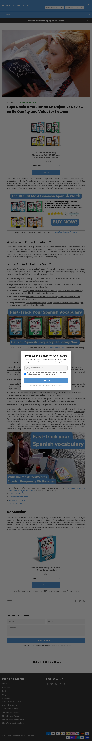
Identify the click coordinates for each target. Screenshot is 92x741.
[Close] (68, 353)
